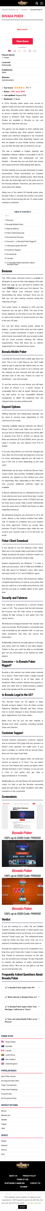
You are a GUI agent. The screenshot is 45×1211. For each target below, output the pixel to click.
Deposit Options (12, 229)
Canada (8, 1051)
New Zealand (10, 1059)
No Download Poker (8, 1098)
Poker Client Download (15, 233)
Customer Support (13, 250)
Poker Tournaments (8, 1085)
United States (10, 1042)
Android (4, 1145)
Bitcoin (3, 1111)
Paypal (3, 1124)
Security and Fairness (15, 237)
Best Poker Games (8, 1076)
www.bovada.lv (8, 80)
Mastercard (5, 1115)
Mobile (3, 1141)
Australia (8, 1046)
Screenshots (11, 254)
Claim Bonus (22, 41)
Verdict (10, 258)
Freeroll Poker (6, 1094)
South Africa (10, 1055)
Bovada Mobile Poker (14, 224)
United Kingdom (11, 1064)
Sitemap (24, 1187)
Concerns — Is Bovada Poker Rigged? (21, 241)
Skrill (3, 1128)
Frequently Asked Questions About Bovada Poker (21, 263)
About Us (13, 1176)
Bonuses (9, 220)
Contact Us (35, 1183)
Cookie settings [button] (34, 1203)
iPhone (3, 1150)
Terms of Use (22, 1179)
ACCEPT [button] (22, 1207)
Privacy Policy (29, 1176)
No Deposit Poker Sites (10, 1081)
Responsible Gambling (15, 1183)
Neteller (4, 1120)
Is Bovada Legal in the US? (16, 246)
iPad (2, 1154)
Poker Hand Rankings (9, 1089)
